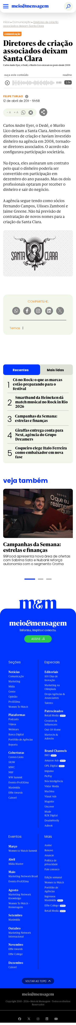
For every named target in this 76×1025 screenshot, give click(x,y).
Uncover (49, 806)
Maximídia (14, 787)
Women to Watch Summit (22, 851)
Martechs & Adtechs (51, 736)
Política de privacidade (51, 862)
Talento (49, 703)
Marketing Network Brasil (23, 876)
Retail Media (52, 715)
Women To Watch (18, 707)
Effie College (15, 954)
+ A (16, 112)
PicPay (48, 776)
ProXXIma (14, 701)
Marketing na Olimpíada (52, 687)
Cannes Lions (15, 757)
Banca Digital (16, 734)
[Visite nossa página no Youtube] (56, 1019)
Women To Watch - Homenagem (19, 905)
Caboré (12, 797)
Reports (13, 744)
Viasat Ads (50, 796)
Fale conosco (52, 869)
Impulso (49, 771)
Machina (49, 791)
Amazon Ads (52, 760)
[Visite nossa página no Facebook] (19, 1019)
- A (9, 112)
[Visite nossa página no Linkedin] (47, 1019)
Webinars (13, 729)
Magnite (49, 801)
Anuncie (49, 855)
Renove (49, 850)
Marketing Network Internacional (19, 934)
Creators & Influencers (51, 722)
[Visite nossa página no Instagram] (38, 1019)
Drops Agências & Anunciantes (55, 696)
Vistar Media (52, 786)
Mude (48, 811)
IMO (47, 755)
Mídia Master (15, 864)
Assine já (38, 639)
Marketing (14, 681)
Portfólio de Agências (20, 739)
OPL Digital (51, 766)
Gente (11, 691)
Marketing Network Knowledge (19, 896)
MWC (11, 767)
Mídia (11, 686)
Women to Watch (54, 882)
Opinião (12, 696)
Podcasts (13, 719)
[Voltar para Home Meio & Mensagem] (35, 6)
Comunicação (21, 22)
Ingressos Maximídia (50, 898)
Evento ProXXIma (18, 782)
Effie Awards (15, 792)
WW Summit (15, 777)
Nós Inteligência (54, 781)
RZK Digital (51, 815)
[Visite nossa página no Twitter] (28, 1019)
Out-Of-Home (53, 729)
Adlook (49, 825)
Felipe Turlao (13, 96)
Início (6, 22)
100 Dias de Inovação (51, 678)
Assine (48, 845)
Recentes (21, 370)
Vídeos (12, 724)
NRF (11, 772)
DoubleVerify (52, 820)
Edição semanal (53, 877)
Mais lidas (55, 370)
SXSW (11, 762)
